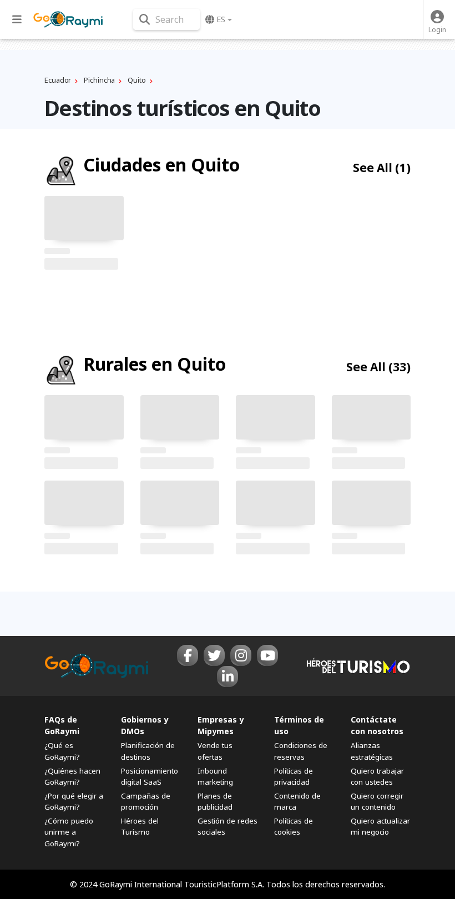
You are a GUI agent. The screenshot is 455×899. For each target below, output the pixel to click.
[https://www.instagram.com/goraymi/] (240, 655)
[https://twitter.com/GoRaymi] (214, 655)
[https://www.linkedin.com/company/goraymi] (227, 676)
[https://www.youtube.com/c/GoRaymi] (267, 655)
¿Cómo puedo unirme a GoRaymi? (68, 832)
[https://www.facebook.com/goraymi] (187, 655)
